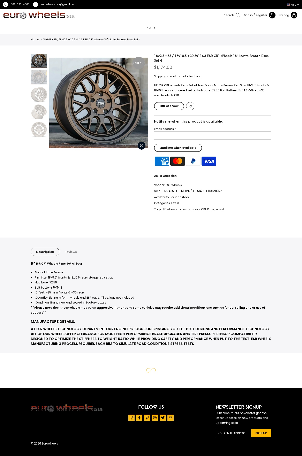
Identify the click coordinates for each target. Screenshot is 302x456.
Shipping (160, 76)
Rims (210, 209)
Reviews (71, 252)
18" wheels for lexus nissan (181, 209)
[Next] (145, 103)
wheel (220, 209)
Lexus (175, 203)
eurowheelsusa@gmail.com (58, 4)
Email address (165, 129)
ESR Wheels (174, 185)
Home (151, 27)
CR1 (203, 209)
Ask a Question (165, 176)
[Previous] (39, 103)
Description (45, 252)
